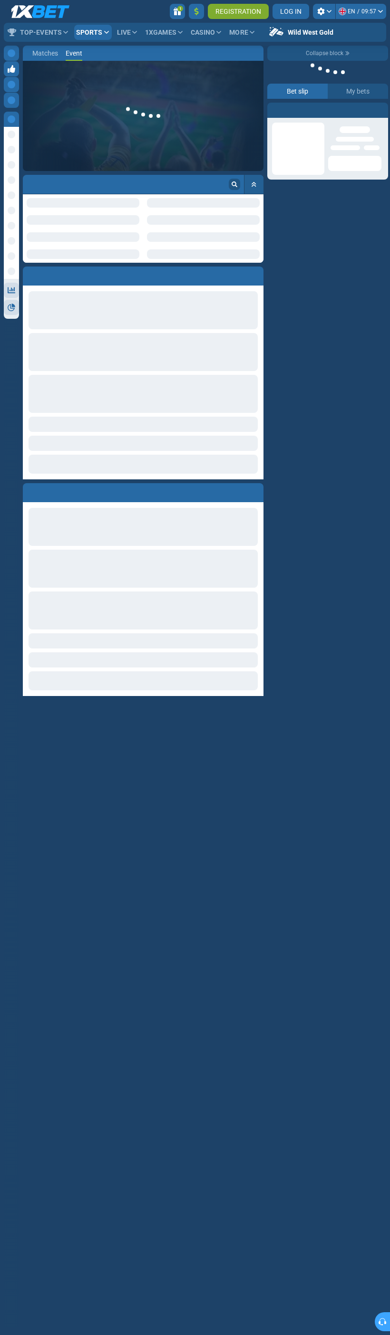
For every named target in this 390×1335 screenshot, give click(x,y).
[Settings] (324, 11)
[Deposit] (196, 11)
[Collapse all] (253, 184)
